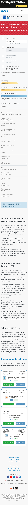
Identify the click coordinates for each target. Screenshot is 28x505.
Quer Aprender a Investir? (14, 462)
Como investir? (14, 18)
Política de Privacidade (14, 468)
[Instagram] (17, 476)
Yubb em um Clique (14, 457)
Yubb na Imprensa (14, 459)
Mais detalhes (20, 385)
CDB (8, 18)
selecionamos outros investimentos (17, 30)
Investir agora (8, 385)
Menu (23, 11)
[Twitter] (14, 476)
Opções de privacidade (14, 470)
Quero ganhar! (21, 6)
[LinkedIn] (20, 476)
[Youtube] (11, 476)
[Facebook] (8, 476)
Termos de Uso (14, 466)
